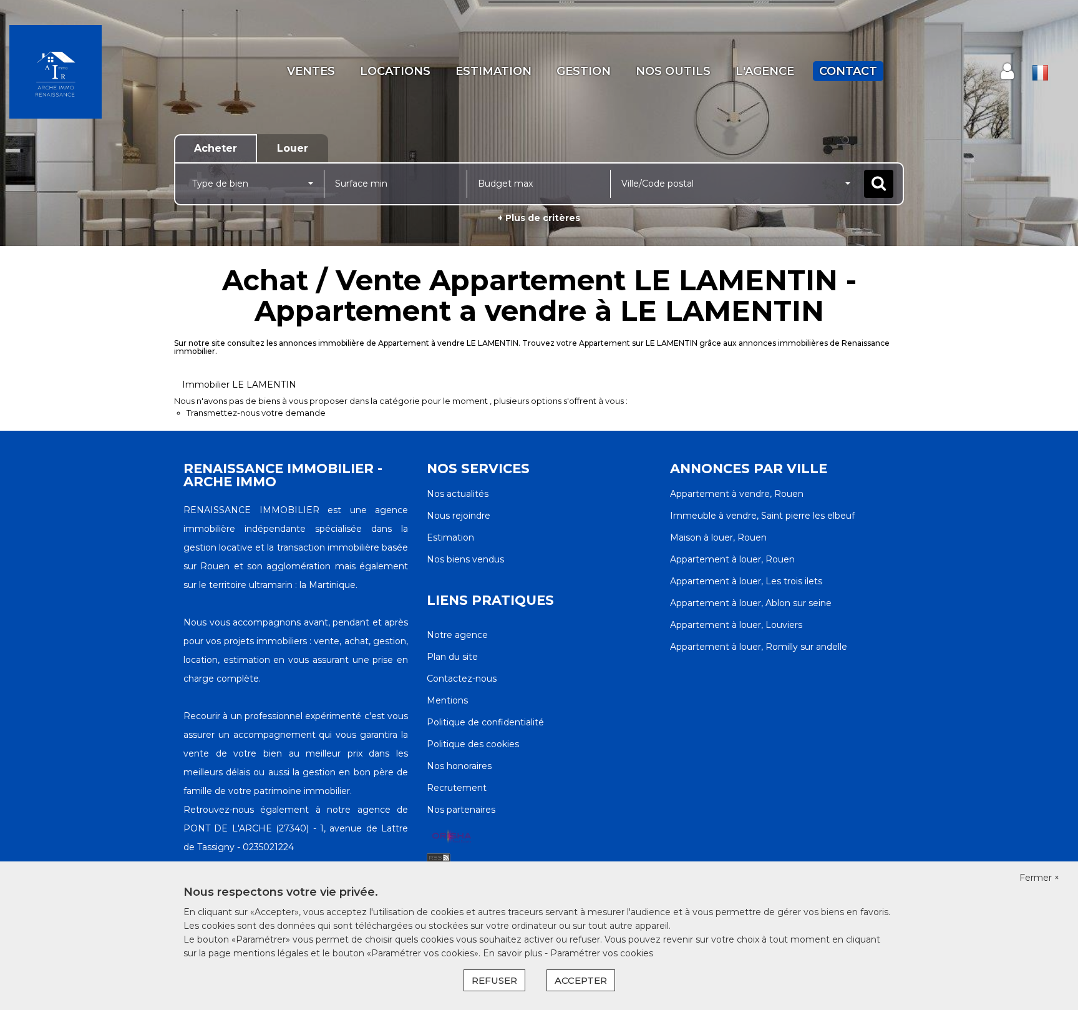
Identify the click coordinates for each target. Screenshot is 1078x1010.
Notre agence (457, 634)
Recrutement (457, 787)
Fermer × (1039, 877)
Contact (848, 71)
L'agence (765, 71)
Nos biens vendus (465, 559)
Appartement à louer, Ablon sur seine (751, 603)
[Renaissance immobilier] (97, 72)
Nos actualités (457, 493)
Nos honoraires (459, 766)
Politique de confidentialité (485, 722)
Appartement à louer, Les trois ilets (746, 581)
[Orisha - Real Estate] (452, 837)
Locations (395, 71)
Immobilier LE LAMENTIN (239, 384)
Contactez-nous (462, 678)
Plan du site (452, 656)
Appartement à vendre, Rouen (737, 493)
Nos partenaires (461, 809)
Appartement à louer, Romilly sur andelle (758, 646)
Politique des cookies (473, 744)
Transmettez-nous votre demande (256, 413)
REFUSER (494, 980)
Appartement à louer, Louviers (736, 624)
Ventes (311, 71)
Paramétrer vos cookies (601, 953)
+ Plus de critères (539, 217)
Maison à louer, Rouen (718, 537)
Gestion (583, 71)
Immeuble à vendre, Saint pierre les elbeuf (762, 515)
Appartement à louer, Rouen (732, 559)
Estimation (493, 71)
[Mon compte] (1007, 71)
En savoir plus (514, 953)
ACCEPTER (581, 980)
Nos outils (673, 71)
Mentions (447, 700)
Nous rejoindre (458, 515)
